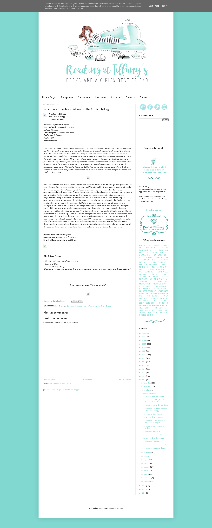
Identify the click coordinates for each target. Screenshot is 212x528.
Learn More (154, 6)
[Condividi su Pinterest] (81, 301)
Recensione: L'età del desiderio (155, 445)
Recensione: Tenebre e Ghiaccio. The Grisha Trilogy (155, 410)
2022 (144, 348)
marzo (146, 474)
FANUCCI (162, 269)
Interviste (100, 97)
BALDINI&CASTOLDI (158, 245)
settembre (148, 453)
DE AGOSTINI (160, 255)
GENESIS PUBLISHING (149, 277)
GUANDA (143, 282)
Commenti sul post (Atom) (61, 384)
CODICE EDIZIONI (147, 315)
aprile (146, 471)
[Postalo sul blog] (74, 301)
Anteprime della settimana (153, 417)
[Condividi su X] (77, 301)
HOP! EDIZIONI (160, 284)
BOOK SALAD (159, 253)
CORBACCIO (144, 255)
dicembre (147, 383)
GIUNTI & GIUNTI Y (158, 279)
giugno (146, 463)
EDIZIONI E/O (148, 260)
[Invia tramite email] (72, 301)
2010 (144, 493)
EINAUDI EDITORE (148, 265)
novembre (148, 387)
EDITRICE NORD (161, 257)
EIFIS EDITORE (158, 262)
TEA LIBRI (144, 308)
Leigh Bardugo (76, 306)
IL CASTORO (145, 286)
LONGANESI (163, 291)
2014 (144, 376)
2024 (144, 340)
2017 (144, 365)
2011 (144, 489)
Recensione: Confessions (152, 414)
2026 (144, 333)
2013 (144, 380)
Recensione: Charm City (152, 442)
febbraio (147, 478)
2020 (144, 355)
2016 (144, 369)
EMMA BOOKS (159, 267)
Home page (87, 380)
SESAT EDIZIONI (146, 303)
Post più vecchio (125, 380)
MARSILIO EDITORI (148, 294)
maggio (147, 467)
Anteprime (67, 97)
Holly (68, 306)
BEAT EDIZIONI (147, 248)
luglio (146, 460)
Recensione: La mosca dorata (154, 448)
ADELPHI (143, 245)
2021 (144, 351)
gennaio (147, 481)
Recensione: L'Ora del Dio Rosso (155, 405)
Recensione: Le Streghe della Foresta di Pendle (154, 401)
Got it (164, 6)
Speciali (130, 97)
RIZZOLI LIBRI (160, 301)
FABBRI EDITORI (146, 269)
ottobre (147, 390)
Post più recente (50, 380)
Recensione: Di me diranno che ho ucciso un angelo (154, 422)
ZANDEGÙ (163, 313)
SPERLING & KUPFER (158, 306)
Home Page (48, 97)
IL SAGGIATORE (160, 286)
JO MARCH (145, 289)
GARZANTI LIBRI (158, 274)
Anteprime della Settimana (153, 396)
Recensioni (84, 97)
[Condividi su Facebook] (79, 301)
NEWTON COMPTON (158, 298)
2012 (144, 486)
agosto (147, 456)
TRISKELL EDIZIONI (148, 313)
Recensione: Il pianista (151, 432)
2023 (144, 344)
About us (116, 97)
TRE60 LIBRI (162, 310)
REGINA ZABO (145, 301)
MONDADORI (153, 296)
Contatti (144, 97)
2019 (144, 358)
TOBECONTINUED (147, 310)
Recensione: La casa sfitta (153, 435)
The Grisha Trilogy (104, 306)
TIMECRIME (160, 308)
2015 (144, 373)
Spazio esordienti (149, 393)
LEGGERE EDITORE (147, 291)
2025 (144, 337)
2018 (144, 362)
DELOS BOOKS (145, 257)
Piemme (85, 306)
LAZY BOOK (160, 289)
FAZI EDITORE (146, 272)
